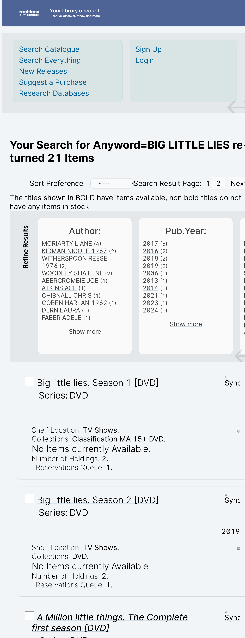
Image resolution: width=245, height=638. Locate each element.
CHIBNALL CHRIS (67, 295)
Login (144, 60)
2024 (150, 310)
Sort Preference (56, 183)
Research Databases (54, 93)
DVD (79, 395)
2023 (150, 303)
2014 (150, 288)
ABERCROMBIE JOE (70, 280)
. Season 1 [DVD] (98, 382)
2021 (150, 295)
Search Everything (50, 60)
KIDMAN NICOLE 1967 (74, 251)
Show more (85, 331)
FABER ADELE (61, 317)
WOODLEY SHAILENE (72, 273)
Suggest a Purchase (53, 82)
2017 (150, 243)
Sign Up (148, 49)
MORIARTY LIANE (67, 243)
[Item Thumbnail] (232, 382)
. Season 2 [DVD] (98, 499)
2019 (150, 266)
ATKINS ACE (59, 288)
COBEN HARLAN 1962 (74, 303)
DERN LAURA (61, 310)
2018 (150, 258)
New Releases (43, 71)
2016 (150, 251)
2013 (150, 280)
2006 (150, 273)
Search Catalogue (49, 49)
